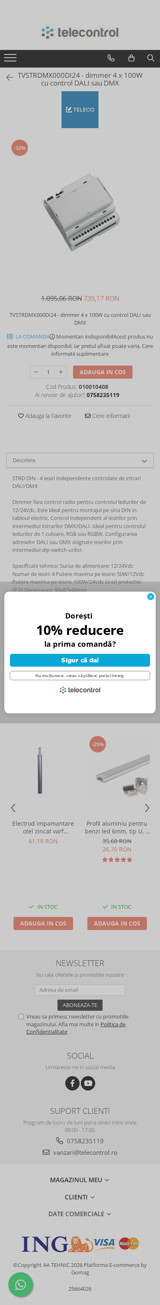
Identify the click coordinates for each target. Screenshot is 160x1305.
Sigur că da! (79, 660)
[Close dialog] (150, 597)
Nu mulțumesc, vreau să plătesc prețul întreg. (79, 675)
